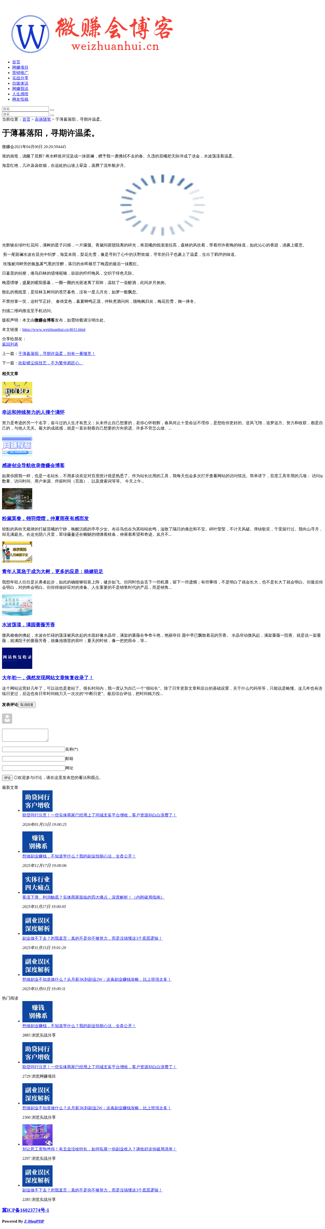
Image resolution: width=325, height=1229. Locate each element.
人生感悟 (20, 94)
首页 (16, 62)
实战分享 (20, 78)
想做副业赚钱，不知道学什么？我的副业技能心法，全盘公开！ (79, 856)
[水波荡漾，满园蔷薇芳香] (17, 614)
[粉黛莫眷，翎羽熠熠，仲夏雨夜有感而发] (17, 508)
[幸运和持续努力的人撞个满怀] (17, 402)
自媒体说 (20, 83)
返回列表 (10, 344)
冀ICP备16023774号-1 (25, 1210)
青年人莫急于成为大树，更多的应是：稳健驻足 (52, 571)
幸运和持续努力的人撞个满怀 (33, 412)
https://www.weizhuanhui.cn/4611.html (53, 329)
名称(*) (71, 749)
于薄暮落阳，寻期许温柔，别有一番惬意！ (56, 353)
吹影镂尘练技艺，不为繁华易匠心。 (50, 363)
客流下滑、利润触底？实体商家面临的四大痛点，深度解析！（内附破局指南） (93, 897)
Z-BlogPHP (34, 1221)
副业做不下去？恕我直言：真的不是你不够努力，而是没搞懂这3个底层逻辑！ (92, 938)
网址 (69, 768)
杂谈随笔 (43, 119)
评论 (7, 778)
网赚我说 (20, 88)
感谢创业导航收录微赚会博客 (33, 465)
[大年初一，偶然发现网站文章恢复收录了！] (17, 667)
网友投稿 (20, 99)
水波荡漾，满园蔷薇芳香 (28, 624)
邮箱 (69, 758)
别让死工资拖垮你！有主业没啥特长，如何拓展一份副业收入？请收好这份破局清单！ (99, 1149)
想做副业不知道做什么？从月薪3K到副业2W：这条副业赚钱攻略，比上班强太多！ (96, 979)
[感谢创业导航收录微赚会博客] (17, 455)
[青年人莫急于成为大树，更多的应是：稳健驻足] (17, 561)
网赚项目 (20, 67)
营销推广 (20, 72)
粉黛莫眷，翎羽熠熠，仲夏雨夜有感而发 (45, 518)
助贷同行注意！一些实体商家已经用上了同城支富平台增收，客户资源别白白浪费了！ (99, 815)
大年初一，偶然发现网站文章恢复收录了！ (48, 677)
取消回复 (27, 705)
